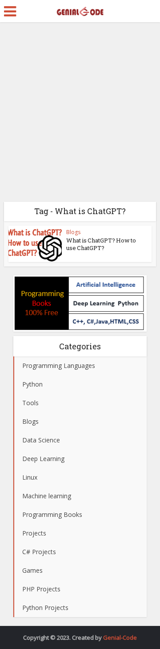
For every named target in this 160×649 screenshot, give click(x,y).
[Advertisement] (80, 115)
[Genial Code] (79, 10)
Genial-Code (120, 637)
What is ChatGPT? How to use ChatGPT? (101, 244)
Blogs (73, 232)
